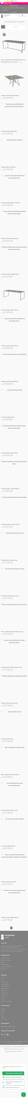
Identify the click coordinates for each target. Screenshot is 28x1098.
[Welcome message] (23, 1094)
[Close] (23, 1066)
